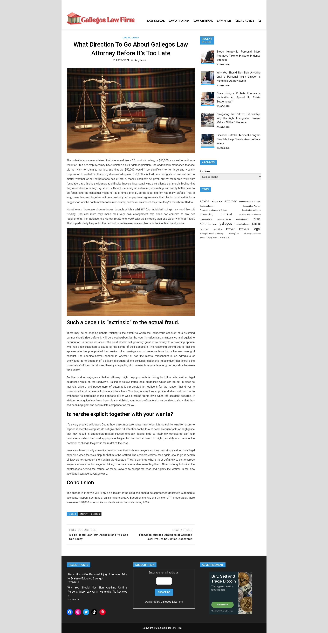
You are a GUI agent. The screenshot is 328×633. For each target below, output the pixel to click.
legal (257, 229)
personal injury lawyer (209, 238)
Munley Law (234, 234)
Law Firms (224, 20)
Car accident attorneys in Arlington (214, 210)
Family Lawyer (242, 219)
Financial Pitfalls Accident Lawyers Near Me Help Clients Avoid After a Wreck (239, 139)
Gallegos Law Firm (172, 601)
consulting (206, 214)
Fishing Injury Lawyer (209, 224)
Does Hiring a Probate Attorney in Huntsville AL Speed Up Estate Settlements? (239, 97)
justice (256, 223)
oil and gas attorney (252, 234)
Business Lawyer (207, 206)
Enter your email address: (164, 572)
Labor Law (204, 229)
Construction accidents (251, 210)
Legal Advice (245, 20)
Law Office (217, 229)
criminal (226, 214)
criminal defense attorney (250, 215)
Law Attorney (179, 20)
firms (257, 219)
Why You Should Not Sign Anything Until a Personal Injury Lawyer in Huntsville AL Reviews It (239, 76)
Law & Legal (156, 20)
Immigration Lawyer (242, 224)
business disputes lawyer (250, 202)
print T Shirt (224, 238)
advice (204, 201)
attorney (83, 514)
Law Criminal (203, 20)
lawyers (244, 229)
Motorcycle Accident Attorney (211, 234)
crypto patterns (206, 219)
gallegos (95, 514)
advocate (217, 201)
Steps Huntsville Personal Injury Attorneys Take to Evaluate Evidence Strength (239, 55)
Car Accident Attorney (252, 206)
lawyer (230, 229)
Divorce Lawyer (224, 219)
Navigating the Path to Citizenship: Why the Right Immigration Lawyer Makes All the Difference (239, 118)
